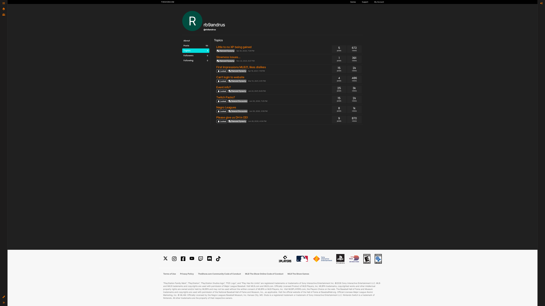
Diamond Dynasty (226, 51)
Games (353, 2)
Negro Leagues (226, 107)
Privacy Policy (187, 274)
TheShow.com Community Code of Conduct (219, 274)
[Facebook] (183, 258)
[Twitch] (200, 258)
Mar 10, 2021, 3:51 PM (257, 81)
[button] (3, 297)
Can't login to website (230, 77)
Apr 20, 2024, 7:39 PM (245, 51)
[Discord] (209, 258)
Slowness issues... (228, 57)
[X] (165, 258)
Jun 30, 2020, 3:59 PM (258, 111)
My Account (379, 2)
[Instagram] (174, 258)
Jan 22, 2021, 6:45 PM (257, 91)
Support (365, 2)
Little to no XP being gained (234, 47)
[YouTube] (192, 258)
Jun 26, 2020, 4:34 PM (257, 121)
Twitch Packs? (225, 97)
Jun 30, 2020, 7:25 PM (258, 101)
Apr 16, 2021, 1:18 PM (256, 71)
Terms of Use (169, 274)
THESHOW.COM (167, 2)
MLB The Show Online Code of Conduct (264, 274)
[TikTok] (218, 258)
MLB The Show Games (298, 274)
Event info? (223, 87)
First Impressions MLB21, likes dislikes (241, 67)
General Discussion (239, 101)
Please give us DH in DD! (232, 117)
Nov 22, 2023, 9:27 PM (245, 61)
